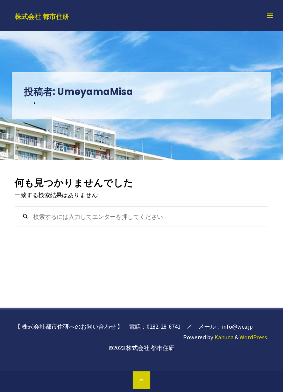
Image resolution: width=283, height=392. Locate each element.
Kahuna (223, 337)
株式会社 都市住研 (42, 16)
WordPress (253, 337)
